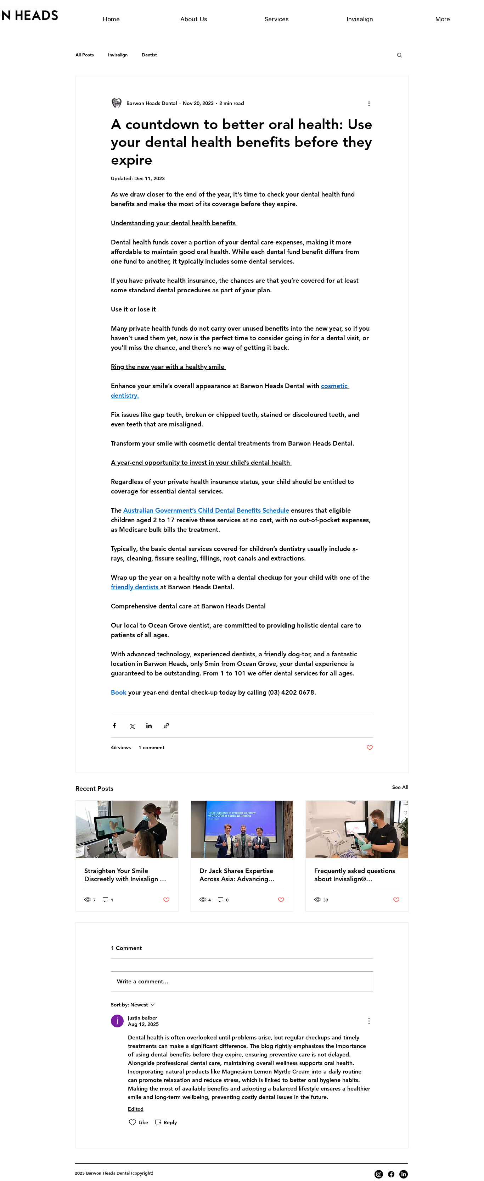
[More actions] (369, 103)
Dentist (149, 54)
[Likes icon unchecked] (132, 1122)
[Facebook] (391, 1174)
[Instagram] (379, 1174)
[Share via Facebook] (114, 725)
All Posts (84, 54)
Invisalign (118, 54)
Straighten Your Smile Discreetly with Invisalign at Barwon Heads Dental (125, 875)
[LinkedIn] (403, 1174)
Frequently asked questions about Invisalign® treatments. (354, 875)
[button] (399, 54)
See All (400, 787)
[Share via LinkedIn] (149, 725)
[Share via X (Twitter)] (131, 725)
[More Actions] (369, 1021)
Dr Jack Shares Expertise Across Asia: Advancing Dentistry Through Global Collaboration (237, 875)
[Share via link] (166, 725)
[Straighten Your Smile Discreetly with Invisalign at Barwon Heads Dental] (127, 829)
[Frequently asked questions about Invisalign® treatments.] (357, 829)
